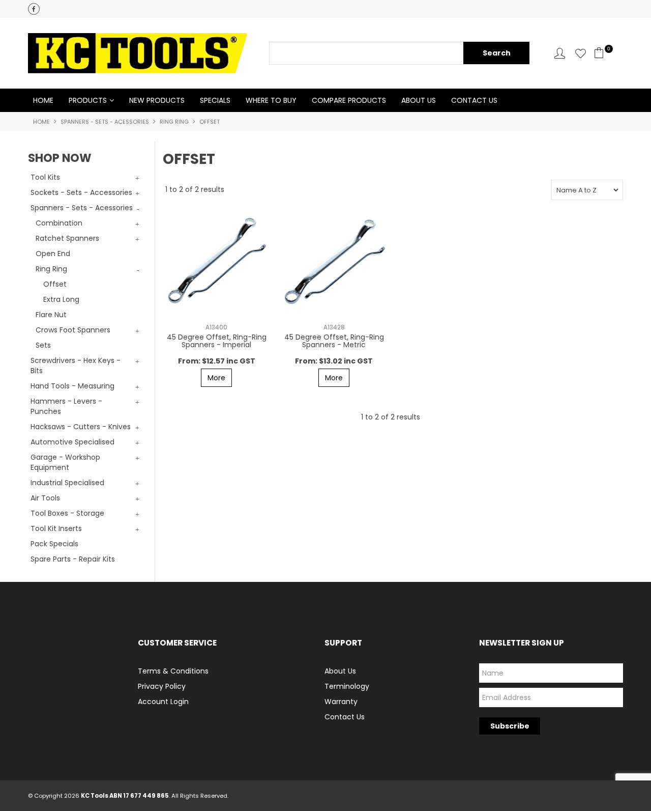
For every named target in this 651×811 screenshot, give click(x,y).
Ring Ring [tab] (51, 269)
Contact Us (474, 100)
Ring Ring (174, 122)
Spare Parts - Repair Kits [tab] (73, 559)
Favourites (580, 53)
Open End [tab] (53, 253)
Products (88, 100)
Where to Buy (271, 100)
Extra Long (61, 299)
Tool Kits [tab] (45, 177)
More (216, 378)
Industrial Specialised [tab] (67, 483)
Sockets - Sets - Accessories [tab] (81, 192)
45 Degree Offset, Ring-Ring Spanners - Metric (334, 341)
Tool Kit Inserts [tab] (56, 528)
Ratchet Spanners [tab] (67, 238)
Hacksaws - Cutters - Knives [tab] (81, 427)
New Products (157, 100)
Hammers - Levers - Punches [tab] (66, 406)
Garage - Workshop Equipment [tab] (65, 462)
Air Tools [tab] (45, 498)
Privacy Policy (162, 686)
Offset (55, 284)
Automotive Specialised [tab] (72, 442)
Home (43, 100)
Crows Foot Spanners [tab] (73, 330)
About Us (418, 100)
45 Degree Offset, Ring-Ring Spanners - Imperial (217, 341)
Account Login (163, 701)
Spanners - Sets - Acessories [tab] (82, 208)
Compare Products (349, 100)
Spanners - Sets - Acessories (105, 122)
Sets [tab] (43, 345)
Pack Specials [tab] (54, 544)
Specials (215, 100)
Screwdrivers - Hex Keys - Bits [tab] (76, 365)
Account (559, 53)
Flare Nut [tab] (51, 315)
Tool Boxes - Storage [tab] (67, 513)
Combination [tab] (59, 223)
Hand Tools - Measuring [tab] (72, 386)
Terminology (346, 686)
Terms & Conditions (173, 671)
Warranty (341, 701)
